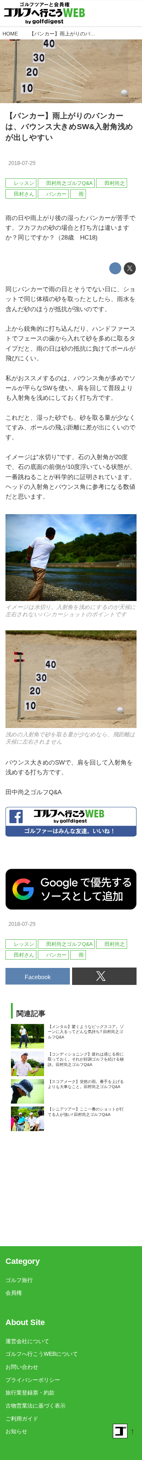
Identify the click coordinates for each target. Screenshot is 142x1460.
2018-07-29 (21, 163)
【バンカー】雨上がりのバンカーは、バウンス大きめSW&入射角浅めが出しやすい (69, 126)
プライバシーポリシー (32, 1380)
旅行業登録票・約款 (30, 1392)
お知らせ (16, 1431)
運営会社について (27, 1341)
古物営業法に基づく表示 (35, 1405)
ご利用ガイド (21, 1418)
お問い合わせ (21, 1367)
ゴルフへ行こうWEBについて (41, 1354)
